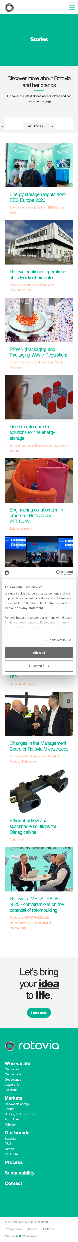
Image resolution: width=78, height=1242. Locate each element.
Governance (13, 1079)
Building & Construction (20, 1114)
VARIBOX (11, 1154)
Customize (36, 665)
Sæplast (10, 1138)
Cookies (32, 1229)
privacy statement (30, 607)
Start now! (39, 1013)
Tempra (10, 1149)
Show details (56, 639)
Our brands (17, 1133)
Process (14, 1162)
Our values (12, 1069)
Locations (11, 1090)
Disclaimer (48, 1229)
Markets (13, 1098)
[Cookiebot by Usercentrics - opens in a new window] (56, 572)
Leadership (12, 1084)
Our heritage (13, 1074)
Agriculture (12, 1119)
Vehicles (10, 1124)
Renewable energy (17, 1104)
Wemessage (30, 1236)
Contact (13, 1183)
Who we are (17, 1063)
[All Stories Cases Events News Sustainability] (39, 123)
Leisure (9, 1109)
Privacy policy (13, 1229)
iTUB (8, 1143)
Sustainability (20, 1173)
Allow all (39, 652)
